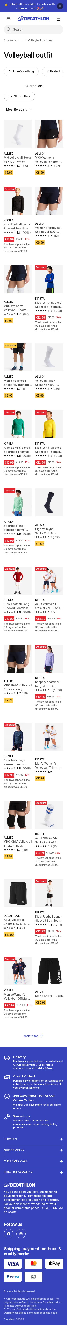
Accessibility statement (19, 1291)
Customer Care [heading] (15, 1161)
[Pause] (60, 6)
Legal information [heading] (18, 1172)
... (22, 40)
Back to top (30, 1036)
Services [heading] (10, 1139)
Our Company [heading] (14, 1150)
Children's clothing (21, 71)
